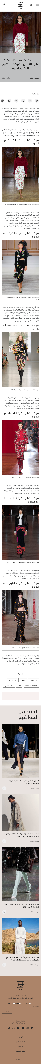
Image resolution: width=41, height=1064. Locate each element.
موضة (27, 1003)
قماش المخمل (9, 686)
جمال (17, 1003)
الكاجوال (22, 680)
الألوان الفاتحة (29, 221)
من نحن (20, 1046)
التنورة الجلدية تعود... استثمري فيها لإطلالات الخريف (24, 782)
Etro (19, 686)
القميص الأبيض (23, 576)
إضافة (7, 1011)
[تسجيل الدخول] (31, 5)
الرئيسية (20, 1037)
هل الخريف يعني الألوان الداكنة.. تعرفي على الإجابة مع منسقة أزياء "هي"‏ (22, 958)
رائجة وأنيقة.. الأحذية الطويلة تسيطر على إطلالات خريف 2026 (22, 906)
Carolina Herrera (31, 686)
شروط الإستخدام (20, 1041)
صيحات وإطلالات (34, 78)
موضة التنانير (33, 680)
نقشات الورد (12, 680)
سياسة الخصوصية (20, 1051)
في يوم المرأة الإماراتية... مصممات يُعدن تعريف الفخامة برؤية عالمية (22, 835)
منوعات (10, 1003)
